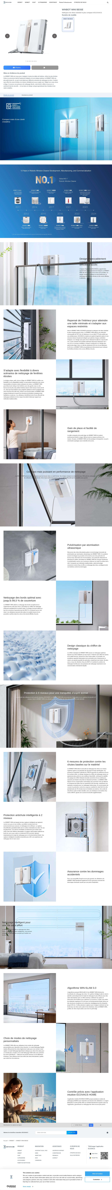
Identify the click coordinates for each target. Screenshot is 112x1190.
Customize (96, 1179)
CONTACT (54, 1158)
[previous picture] (7, 36)
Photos (18, 67)
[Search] (107, 2)
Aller (91, 1125)
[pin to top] (108, 1166)
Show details (27, 1186)
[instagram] (107, 1133)
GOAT (34, 2)
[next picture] (54, 36)
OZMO (36, 1153)
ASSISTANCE (53, 2)
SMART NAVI (38, 1155)
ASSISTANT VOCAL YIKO (41, 1150)
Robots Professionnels (65, 2)
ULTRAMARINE (42, 2)
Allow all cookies (97, 1173)
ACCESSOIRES (21, 1160)
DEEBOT (20, 2)
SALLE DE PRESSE (75, 1155)
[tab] (9, 95)
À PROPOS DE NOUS (80, 2)
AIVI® (36, 1158)
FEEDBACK (55, 1155)
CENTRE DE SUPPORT (58, 1150)
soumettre (71, 1132)
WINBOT (27, 2)
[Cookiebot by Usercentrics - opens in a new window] (11, 1186)
